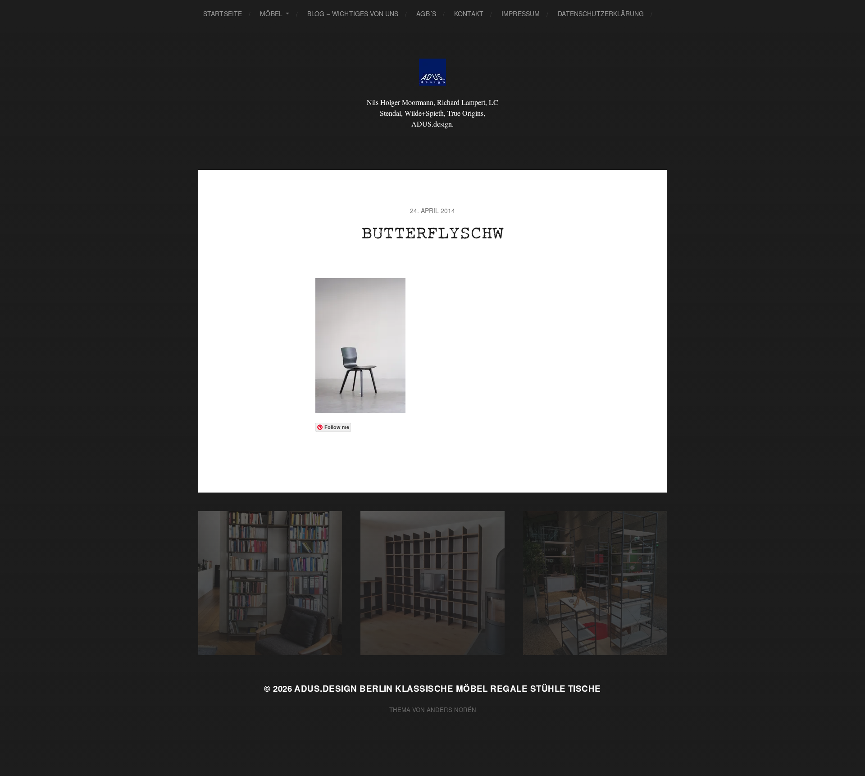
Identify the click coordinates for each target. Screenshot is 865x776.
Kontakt (468, 13)
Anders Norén (451, 709)
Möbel (271, 13)
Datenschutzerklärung (601, 13)
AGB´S (426, 13)
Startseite (222, 13)
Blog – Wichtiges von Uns (352, 13)
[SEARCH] (666, 13)
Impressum (520, 13)
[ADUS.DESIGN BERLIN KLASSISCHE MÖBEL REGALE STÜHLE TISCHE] (433, 72)
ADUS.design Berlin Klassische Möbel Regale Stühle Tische (447, 688)
